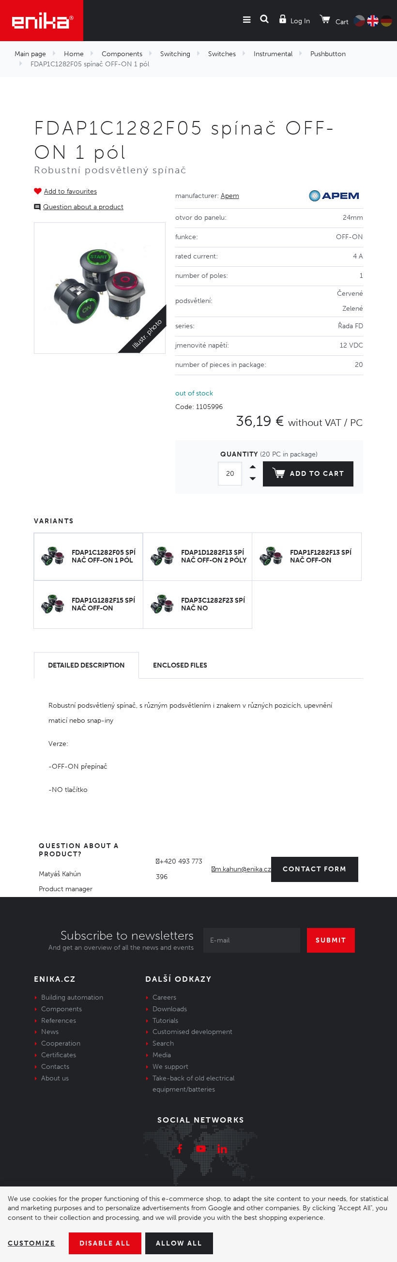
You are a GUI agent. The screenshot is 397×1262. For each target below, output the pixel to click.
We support (170, 1067)
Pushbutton (328, 54)
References (58, 1021)
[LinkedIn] (222, 1150)
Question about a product (83, 207)
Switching (175, 54)
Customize (31, 1243)
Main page (30, 54)
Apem (230, 196)
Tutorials (165, 1021)
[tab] (86, 665)
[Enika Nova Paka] (41, 20)
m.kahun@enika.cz (243, 869)
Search (163, 1043)
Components (122, 54)
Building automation (72, 997)
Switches (222, 54)
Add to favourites (70, 191)
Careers (164, 997)
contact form (315, 869)
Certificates (58, 1055)
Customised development (192, 1032)
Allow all (179, 1243)
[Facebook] (179, 1150)
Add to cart (317, 474)
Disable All (105, 1243)
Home (74, 54)
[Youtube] (201, 1150)
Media (162, 1055)
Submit (331, 940)
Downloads (170, 1009)
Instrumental (273, 54)
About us (55, 1078)
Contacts (55, 1067)
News (50, 1032)
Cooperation (60, 1043)
